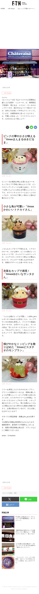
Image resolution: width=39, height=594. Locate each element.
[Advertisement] (19, 29)
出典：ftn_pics (6, 176)
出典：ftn (35, 77)
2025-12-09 (6, 87)
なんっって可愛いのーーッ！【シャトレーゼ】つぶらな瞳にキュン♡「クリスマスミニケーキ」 (19, 72)
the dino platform (21, 589)
